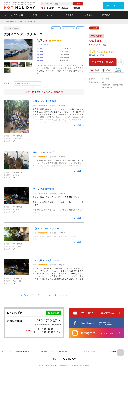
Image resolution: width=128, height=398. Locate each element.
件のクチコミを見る (96, 55)
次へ (62, 295)
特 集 (34, 15)
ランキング (51, 15)
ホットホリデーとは (14, 15)
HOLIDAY (20, 8)
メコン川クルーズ (68, 28)
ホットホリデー (9, 21)
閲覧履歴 (77, 8)
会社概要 (113, 351)
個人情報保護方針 (22, 351)
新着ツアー (71, 15)
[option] (18, 49)
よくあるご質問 (49, 8)
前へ (26, 295)
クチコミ (89, 15)
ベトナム (21, 21)
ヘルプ (2, 351)
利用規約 (43, 351)
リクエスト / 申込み (103, 62)
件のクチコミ (43, 45)
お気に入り (64, 8)
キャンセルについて (65, 351)
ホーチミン (31, 21)
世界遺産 (106, 15)
